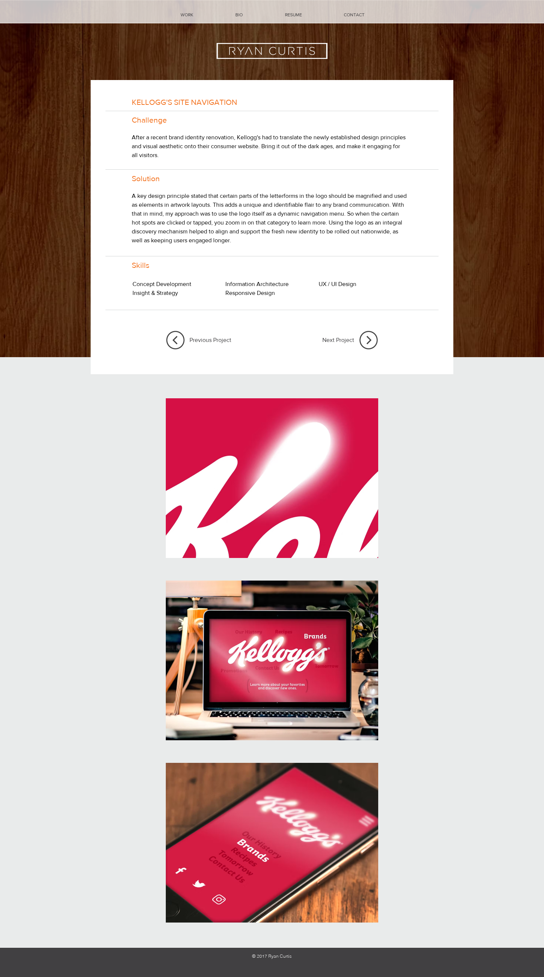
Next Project (338, 340)
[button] (272, 478)
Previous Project (210, 340)
